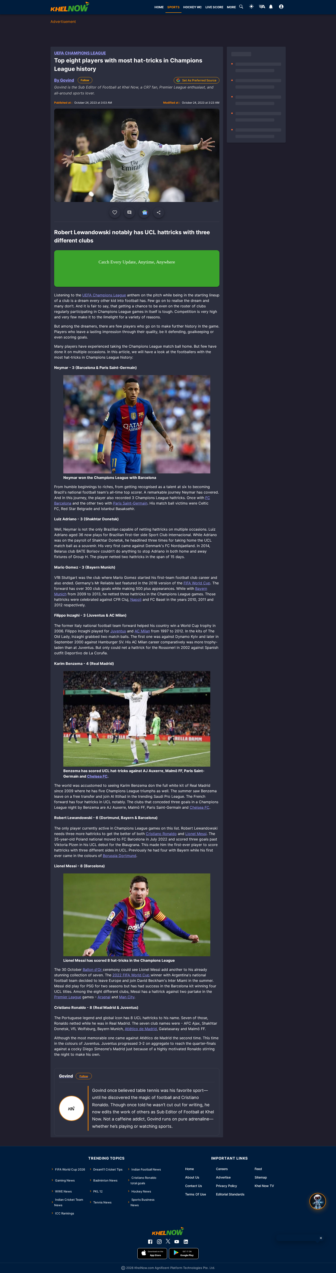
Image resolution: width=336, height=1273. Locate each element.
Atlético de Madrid (141, 1028)
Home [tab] (159, 7)
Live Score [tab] (214, 7)
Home (189, 1169)
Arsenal (104, 997)
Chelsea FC (97, 776)
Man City (126, 997)
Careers (222, 1169)
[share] (158, 212)
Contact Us (193, 1186)
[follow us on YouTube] (176, 1241)
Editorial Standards (230, 1194)
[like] (114, 212)
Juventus (118, 631)
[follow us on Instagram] (159, 1241)
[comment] (129, 212)
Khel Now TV (264, 1186)
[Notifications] (271, 7)
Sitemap (261, 1177)
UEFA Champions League (80, 53)
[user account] (281, 7)
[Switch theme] (251, 7)
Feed (258, 1169)
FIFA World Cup (197, 583)
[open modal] (317, 1201)
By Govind (64, 80)
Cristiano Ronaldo (161, 833)
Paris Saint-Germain (130, 503)
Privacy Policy (226, 1186)
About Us (192, 1177)
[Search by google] (241, 7)
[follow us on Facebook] (150, 1241)
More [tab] (231, 7)
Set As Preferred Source (199, 80)
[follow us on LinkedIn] (186, 1241)
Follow (85, 80)
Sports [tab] (173, 7)
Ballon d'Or (93, 969)
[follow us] (144, 212)
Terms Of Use (195, 1194)
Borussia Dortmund (119, 855)
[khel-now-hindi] (262, 7)
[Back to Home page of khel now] (70, 7)
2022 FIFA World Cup (131, 975)
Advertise (223, 1177)
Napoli (135, 599)
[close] (321, 1238)
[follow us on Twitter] (168, 1241)
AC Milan (142, 631)
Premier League (67, 997)
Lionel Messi (196, 833)
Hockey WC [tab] (192, 7)
